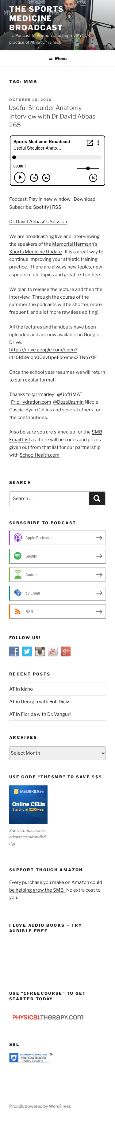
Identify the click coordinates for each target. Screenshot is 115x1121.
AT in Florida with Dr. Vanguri (40, 714)
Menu (61, 58)
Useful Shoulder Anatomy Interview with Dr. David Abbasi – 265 (55, 116)
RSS (56, 207)
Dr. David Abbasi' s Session (38, 221)
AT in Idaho (21, 689)
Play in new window (50, 199)
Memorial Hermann (73, 244)
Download (84, 199)
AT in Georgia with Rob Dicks (40, 701)
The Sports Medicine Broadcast (36, 18)
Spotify (41, 207)
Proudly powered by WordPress (40, 1106)
